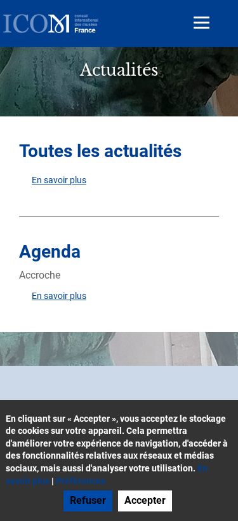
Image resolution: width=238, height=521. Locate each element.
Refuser (88, 500)
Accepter (145, 500)
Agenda (50, 251)
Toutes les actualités (100, 151)
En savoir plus (59, 180)
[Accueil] (50, 23)
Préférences (80, 481)
